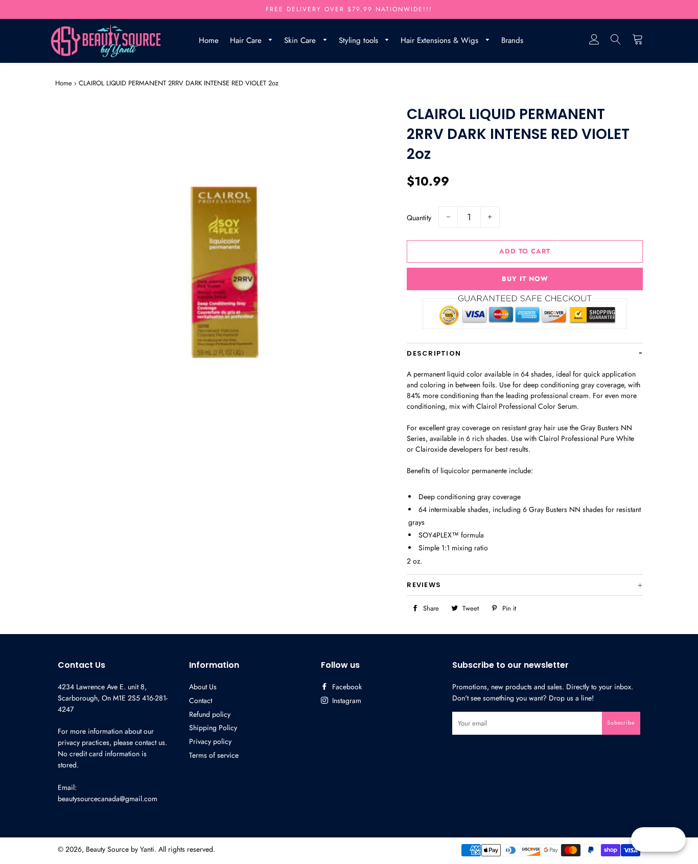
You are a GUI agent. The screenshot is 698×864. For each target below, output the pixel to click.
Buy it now (525, 279)
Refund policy (209, 714)
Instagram (345, 700)
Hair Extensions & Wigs (441, 40)
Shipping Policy (213, 727)
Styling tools (360, 40)
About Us (203, 687)
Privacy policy (210, 741)
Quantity (419, 218)
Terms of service (214, 755)
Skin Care (301, 40)
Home (209, 40)
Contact (200, 700)
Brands (512, 40)
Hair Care (247, 40)
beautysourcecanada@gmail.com (107, 798)
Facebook (346, 687)
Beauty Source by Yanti (120, 849)
